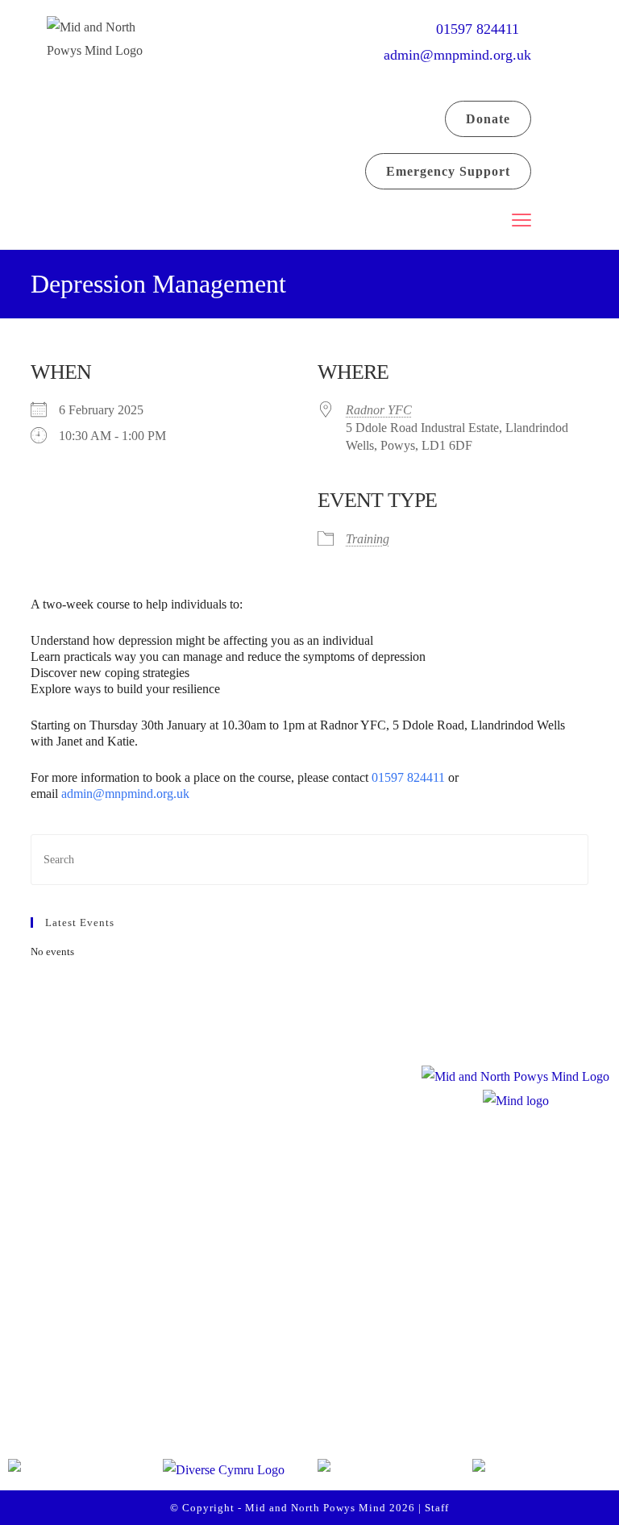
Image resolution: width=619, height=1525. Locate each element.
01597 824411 (483, 29)
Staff (437, 1508)
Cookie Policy (255, 1409)
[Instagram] (98, 1354)
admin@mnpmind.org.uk (457, 55)
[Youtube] (159, 1354)
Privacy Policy (257, 1374)
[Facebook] (37, 1354)
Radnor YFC (379, 410)
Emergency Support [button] (448, 171)
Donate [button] (488, 119)
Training (367, 539)
